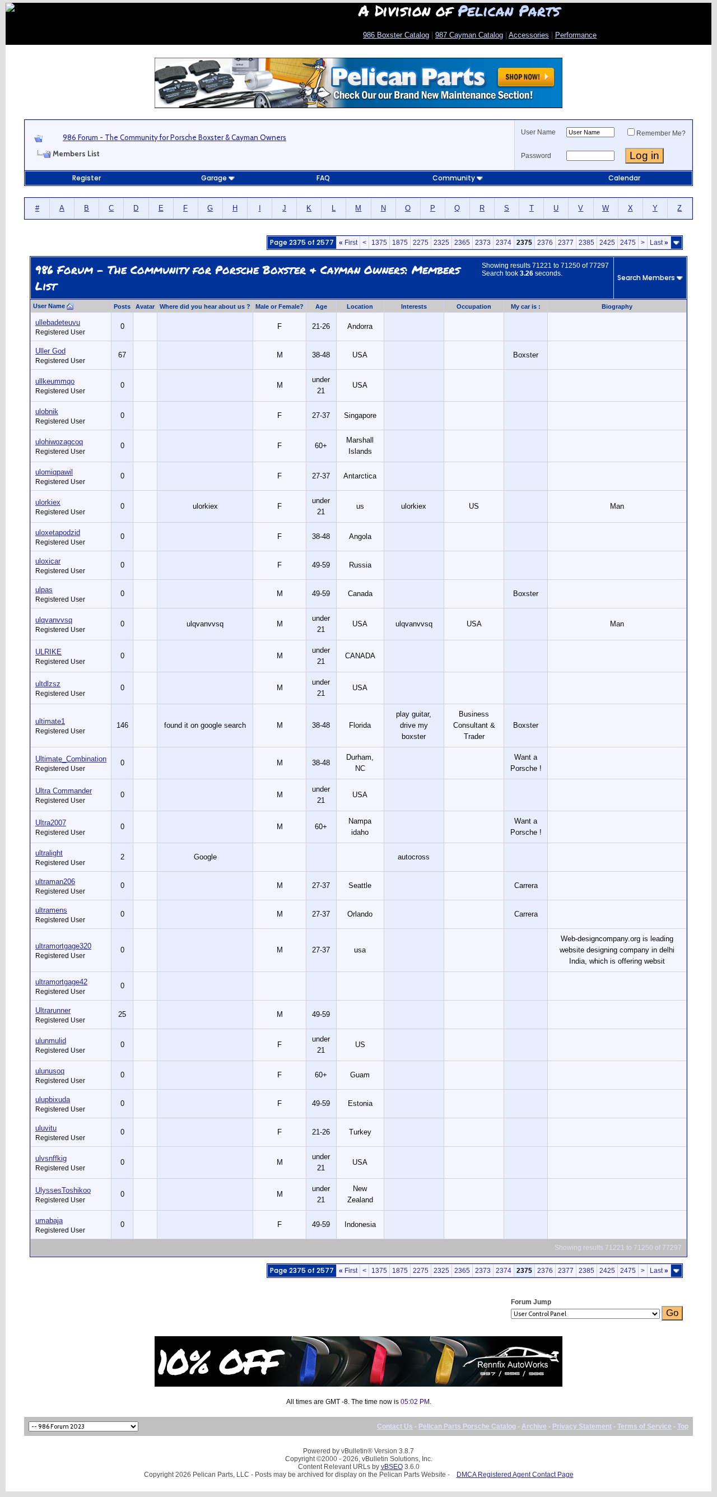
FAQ (323, 178)
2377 (566, 243)
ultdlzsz (47, 684)
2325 (441, 243)
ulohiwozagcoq (59, 442)
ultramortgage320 (63, 946)
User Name (538, 132)
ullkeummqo (55, 381)
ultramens (51, 910)
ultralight (49, 853)
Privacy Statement (582, 1426)
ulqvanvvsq (53, 620)
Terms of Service (644, 1426)
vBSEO (392, 1467)
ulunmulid (50, 1040)
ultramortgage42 (61, 982)
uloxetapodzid (57, 532)
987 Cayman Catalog (469, 35)
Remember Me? (661, 133)
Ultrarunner (53, 1010)
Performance (576, 35)
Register (86, 178)
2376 (545, 243)
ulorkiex (47, 502)
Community (453, 178)
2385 (586, 243)
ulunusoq (49, 1071)
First (348, 243)
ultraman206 (55, 881)
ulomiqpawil (54, 472)
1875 (400, 243)
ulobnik (46, 411)
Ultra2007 (50, 823)
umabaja (49, 1220)
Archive (534, 1426)
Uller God (50, 351)
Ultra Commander (63, 791)
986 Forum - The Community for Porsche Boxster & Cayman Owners (174, 137)
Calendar (624, 178)
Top (682, 1426)
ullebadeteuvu (57, 322)
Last (659, 243)
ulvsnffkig (51, 1158)
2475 (628, 243)
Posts (122, 306)
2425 (607, 243)
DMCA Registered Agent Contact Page (515, 1475)
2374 (503, 243)
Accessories (529, 35)
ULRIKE (48, 652)
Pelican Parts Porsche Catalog (467, 1426)
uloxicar (47, 561)
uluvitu (46, 1128)
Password (536, 156)
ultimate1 (50, 721)
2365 (462, 243)
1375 (379, 243)
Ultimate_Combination (70, 759)
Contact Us (395, 1426)
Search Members (646, 277)
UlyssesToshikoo (63, 1190)
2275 (421, 243)
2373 (483, 243)
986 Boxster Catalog (396, 35)
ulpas (44, 589)
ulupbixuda (52, 1099)
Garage (214, 178)
